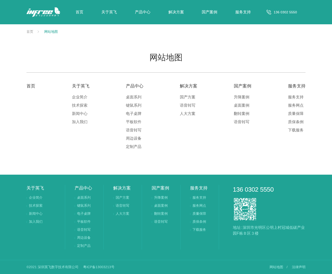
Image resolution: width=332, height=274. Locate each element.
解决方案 (176, 12)
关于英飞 (109, 12)
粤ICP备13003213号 (98, 267)
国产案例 (209, 12)
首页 (79, 12)
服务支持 (243, 12)
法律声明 (299, 267)
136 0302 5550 (253, 189)
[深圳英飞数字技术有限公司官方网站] (43, 12)
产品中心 (142, 12)
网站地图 (51, 32)
